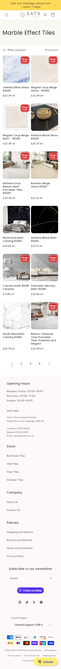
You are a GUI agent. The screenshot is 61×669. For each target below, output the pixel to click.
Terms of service (31, 655)
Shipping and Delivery (20, 532)
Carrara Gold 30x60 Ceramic (16, 287)
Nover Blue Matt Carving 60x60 (14, 335)
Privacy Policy (15, 556)
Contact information (32, 660)
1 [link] (12, 363)
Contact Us (13, 510)
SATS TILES (17, 650)
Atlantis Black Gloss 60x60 (44, 137)
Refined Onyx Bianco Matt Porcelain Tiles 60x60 (12, 188)
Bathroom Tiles (16, 455)
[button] (7, 15)
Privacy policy (14, 655)
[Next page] (49, 363)
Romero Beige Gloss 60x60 (40, 185)
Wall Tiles (12, 463)
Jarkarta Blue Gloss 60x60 (16, 89)
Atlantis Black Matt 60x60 (44, 239)
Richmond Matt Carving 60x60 (13, 239)
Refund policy (51, 650)
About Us (12, 502)
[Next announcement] (54, 5)
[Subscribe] (50, 578)
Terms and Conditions (20, 548)
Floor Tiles (13, 471)
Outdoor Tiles (15, 479)
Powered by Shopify (32, 650)
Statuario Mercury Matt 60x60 (43, 287)
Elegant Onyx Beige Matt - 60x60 (16, 137)
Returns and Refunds (19, 540)
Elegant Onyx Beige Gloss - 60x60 (44, 89)
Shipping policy (49, 655)
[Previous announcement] (6, 5)
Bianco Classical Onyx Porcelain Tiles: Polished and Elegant (43, 338)
